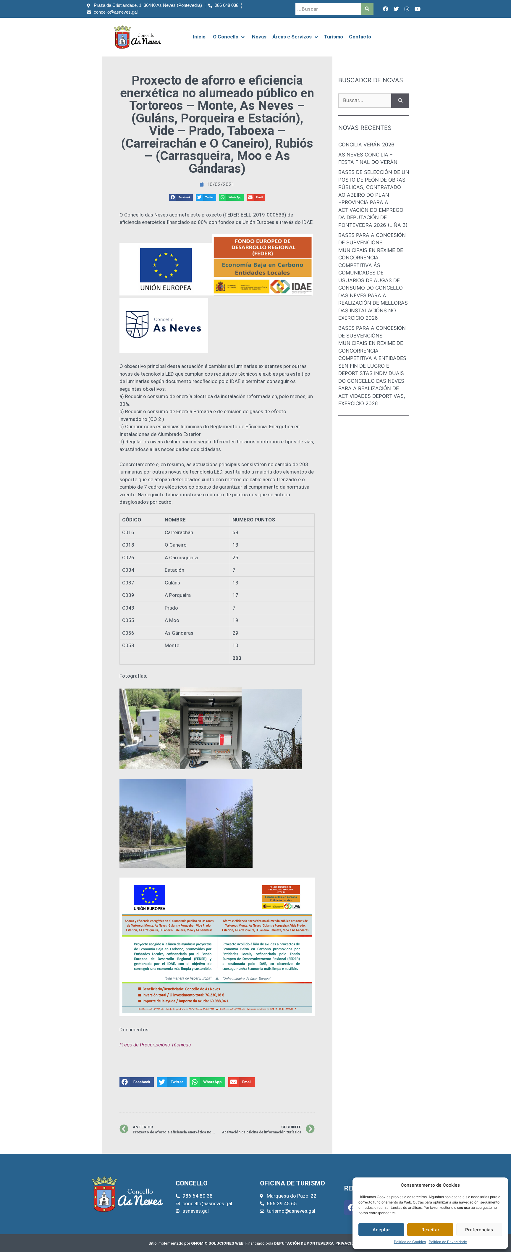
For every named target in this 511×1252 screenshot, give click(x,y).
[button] (181, 197)
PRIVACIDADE (348, 1243)
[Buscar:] (364, 100)
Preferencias (479, 1229)
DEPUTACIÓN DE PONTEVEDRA (304, 1243)
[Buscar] (400, 100)
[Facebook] (385, 9)
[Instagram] (407, 9)
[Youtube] (417, 9)
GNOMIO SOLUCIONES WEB (217, 1243)
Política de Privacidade (448, 1242)
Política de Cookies (410, 1242)
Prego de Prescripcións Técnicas (155, 1045)
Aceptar (381, 1229)
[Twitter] (396, 9)
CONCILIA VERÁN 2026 (366, 145)
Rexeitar (430, 1229)
